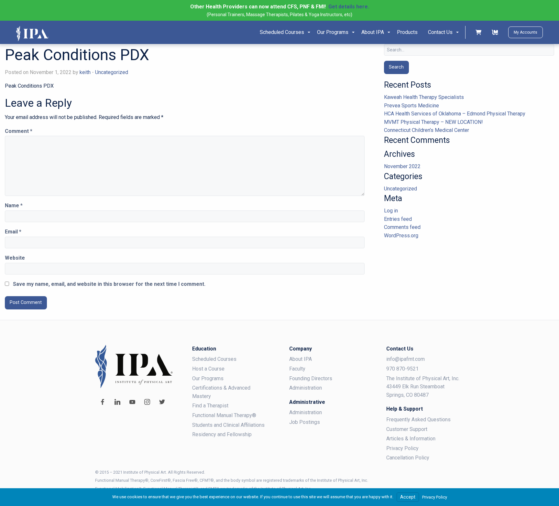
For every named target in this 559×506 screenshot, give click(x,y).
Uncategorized (111, 72)
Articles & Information (410, 439)
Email (13, 232)
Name (14, 205)
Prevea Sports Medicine (411, 105)
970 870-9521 (402, 369)
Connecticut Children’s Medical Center (426, 130)
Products (407, 32)
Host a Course (208, 369)
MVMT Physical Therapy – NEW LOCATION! (433, 122)
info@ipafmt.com (405, 359)
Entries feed (398, 219)
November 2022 (402, 166)
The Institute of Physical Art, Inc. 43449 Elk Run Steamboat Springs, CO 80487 (422, 386)
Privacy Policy (402, 448)
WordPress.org (401, 235)
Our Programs (332, 32)
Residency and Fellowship (222, 434)
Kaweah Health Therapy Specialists (424, 97)
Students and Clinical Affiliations (228, 425)
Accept (407, 497)
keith (85, 72)
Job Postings (304, 422)
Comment (18, 131)
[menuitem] (283, 32)
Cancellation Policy (407, 458)
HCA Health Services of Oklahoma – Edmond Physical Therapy (454, 114)
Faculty (297, 369)
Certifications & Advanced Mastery (221, 392)
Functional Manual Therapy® (224, 415)
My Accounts (525, 32)
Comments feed (402, 227)
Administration (305, 388)
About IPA (372, 32)
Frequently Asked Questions (418, 419)
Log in (391, 211)
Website (15, 258)
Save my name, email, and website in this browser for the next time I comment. (109, 284)
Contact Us (440, 32)
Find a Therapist (210, 406)
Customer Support (406, 429)
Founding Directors (310, 378)
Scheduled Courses (282, 32)
